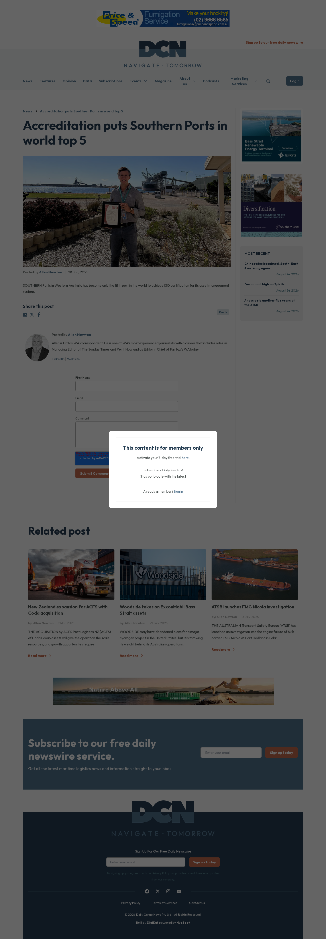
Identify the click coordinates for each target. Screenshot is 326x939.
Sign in (178, 491)
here (185, 457)
